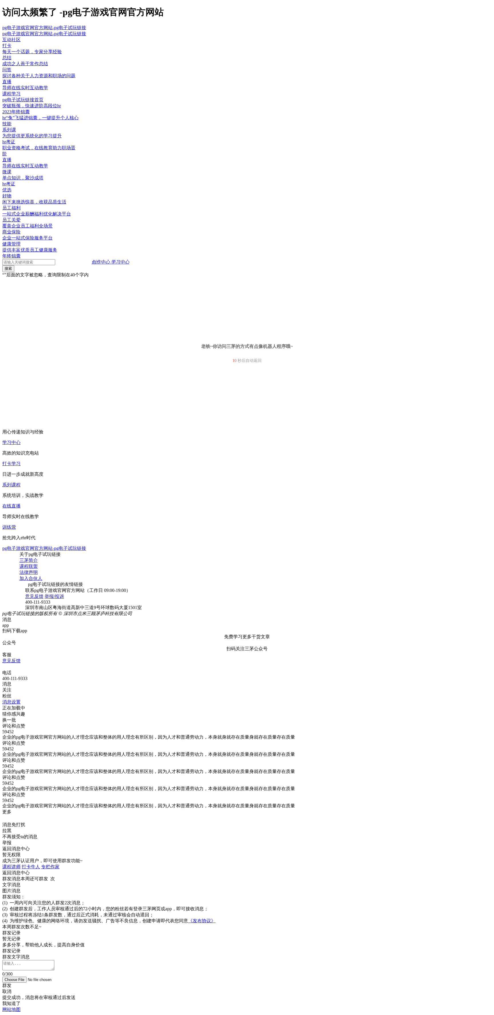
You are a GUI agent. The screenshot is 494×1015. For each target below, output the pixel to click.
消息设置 (11, 701)
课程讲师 (11, 866)
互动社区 (11, 39)
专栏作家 (50, 866)
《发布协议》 (202, 920)
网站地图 (11, 1009)
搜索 (8, 268)
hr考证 (8, 183)
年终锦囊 (11, 255)
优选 (6, 189)
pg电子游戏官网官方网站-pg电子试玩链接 (44, 27)
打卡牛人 (31, 866)
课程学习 (11, 93)
